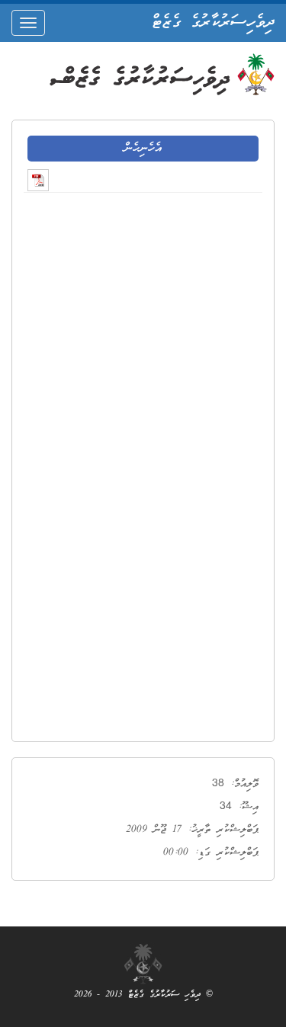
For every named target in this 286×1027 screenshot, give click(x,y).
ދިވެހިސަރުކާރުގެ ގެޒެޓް (213, 23)
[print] (38, 180)
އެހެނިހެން (143, 148)
